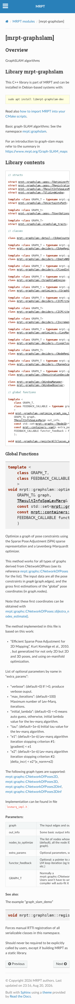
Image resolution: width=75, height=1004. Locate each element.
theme (47, 992)
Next (60, 964)
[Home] (7, 21)
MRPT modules (23, 21)
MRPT (40, 6)
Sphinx (26, 992)
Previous (18, 964)
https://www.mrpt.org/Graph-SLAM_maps (36, 151)
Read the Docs (20, 996)
